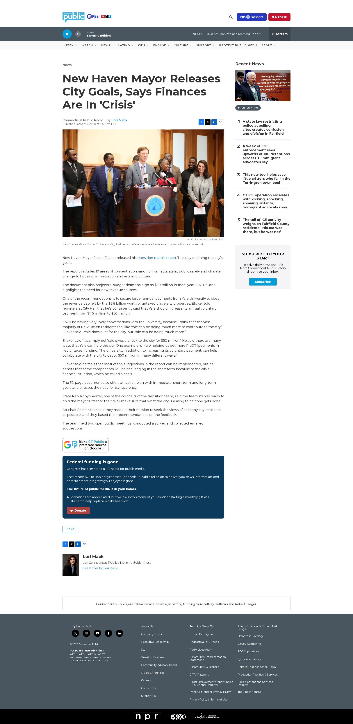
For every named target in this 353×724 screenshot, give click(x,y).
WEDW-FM (76, 657)
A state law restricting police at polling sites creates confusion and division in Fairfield (263, 128)
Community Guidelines (204, 667)
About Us (147, 626)
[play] (67, 34)
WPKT (96, 657)
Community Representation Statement (208, 659)
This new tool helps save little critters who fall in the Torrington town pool (266, 179)
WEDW (92, 654)
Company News (151, 634)
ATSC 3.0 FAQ (100, 660)
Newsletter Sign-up (202, 634)
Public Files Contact (80, 660)
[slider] (84, 34)
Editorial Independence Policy (257, 667)
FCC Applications (248, 651)
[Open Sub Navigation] (76, 45)
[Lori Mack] (71, 565)
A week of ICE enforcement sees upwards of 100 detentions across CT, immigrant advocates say (266, 154)
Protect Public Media (238, 45)
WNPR (87, 657)
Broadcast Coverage (251, 636)
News (67, 65)
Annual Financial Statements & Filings (257, 628)
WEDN (82, 654)
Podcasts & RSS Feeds (204, 642)
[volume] (78, 34)
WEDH (73, 654)
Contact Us (148, 688)
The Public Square (249, 692)
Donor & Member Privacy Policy (210, 692)
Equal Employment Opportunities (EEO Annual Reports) (211, 684)
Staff (144, 649)
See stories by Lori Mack (100, 568)
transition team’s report (156, 258)
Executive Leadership (155, 642)
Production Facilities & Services (258, 674)
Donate (281, 17)
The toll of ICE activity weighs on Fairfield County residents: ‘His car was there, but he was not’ (266, 226)
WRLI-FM (106, 657)
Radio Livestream (201, 649)
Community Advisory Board (159, 665)
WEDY (101, 654)
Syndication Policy (249, 659)
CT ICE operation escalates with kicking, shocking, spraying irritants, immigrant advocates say (266, 201)
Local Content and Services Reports (255, 684)
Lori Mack (119, 120)
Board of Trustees (152, 657)
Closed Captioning (249, 643)
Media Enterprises (152, 672)
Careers (146, 680)
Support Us (148, 696)
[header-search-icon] (230, 17)
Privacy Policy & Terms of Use (209, 699)
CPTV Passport (199, 674)
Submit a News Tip (202, 626)
